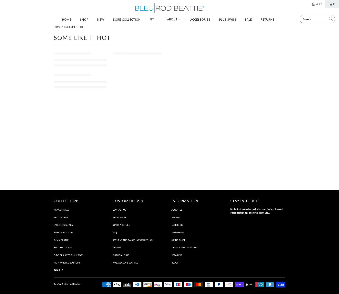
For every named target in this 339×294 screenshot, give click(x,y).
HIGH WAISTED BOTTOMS (67, 262)
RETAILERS (176, 255)
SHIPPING (117, 247)
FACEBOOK (177, 225)
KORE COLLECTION (63, 232)
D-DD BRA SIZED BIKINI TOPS (68, 255)
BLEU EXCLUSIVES (63, 247)
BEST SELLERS (61, 217)
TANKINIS (58, 270)
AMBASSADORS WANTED (125, 262)
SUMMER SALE (61, 240)
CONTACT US (119, 209)
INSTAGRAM (177, 232)
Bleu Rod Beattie (72, 284)
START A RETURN (121, 225)
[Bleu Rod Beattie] (169, 8)
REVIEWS (175, 217)
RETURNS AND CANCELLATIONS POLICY (133, 240)
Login (319, 3)
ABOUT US (176, 209)
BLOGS (175, 262)
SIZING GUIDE (178, 240)
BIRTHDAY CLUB (121, 255)
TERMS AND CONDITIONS (184, 247)
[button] (153, 20)
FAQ (115, 232)
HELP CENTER (120, 217)
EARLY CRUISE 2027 (63, 225)
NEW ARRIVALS (61, 209)
